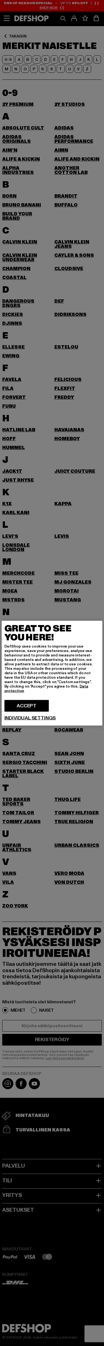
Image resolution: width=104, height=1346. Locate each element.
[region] (52, 673)
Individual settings (30, 718)
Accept (26, 705)
